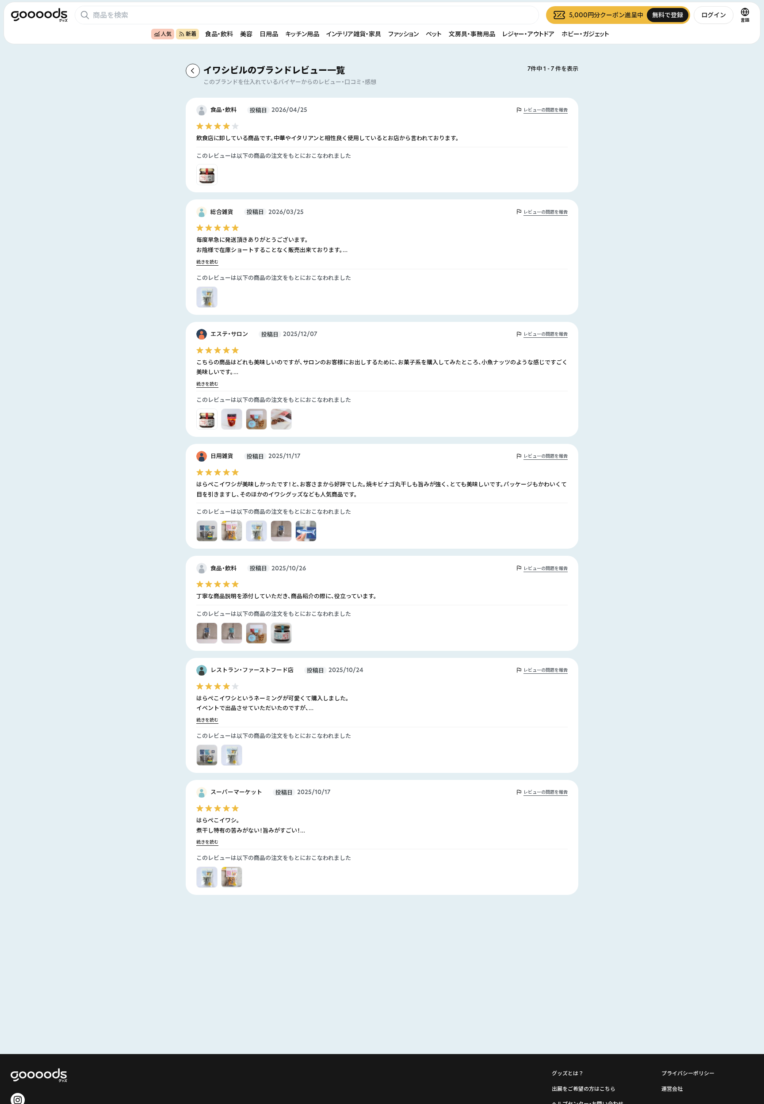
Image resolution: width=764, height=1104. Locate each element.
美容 (246, 34)
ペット (434, 34)
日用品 (269, 34)
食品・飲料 (219, 34)
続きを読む (207, 262)
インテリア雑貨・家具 (353, 34)
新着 (191, 34)
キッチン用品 (302, 34)
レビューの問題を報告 (545, 110)
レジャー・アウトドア (528, 34)
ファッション (403, 34)
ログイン (713, 15)
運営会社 (672, 1089)
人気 (166, 34)
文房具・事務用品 (472, 34)
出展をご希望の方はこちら (583, 1089)
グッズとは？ (568, 1073)
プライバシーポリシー (687, 1073)
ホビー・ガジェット (585, 34)
